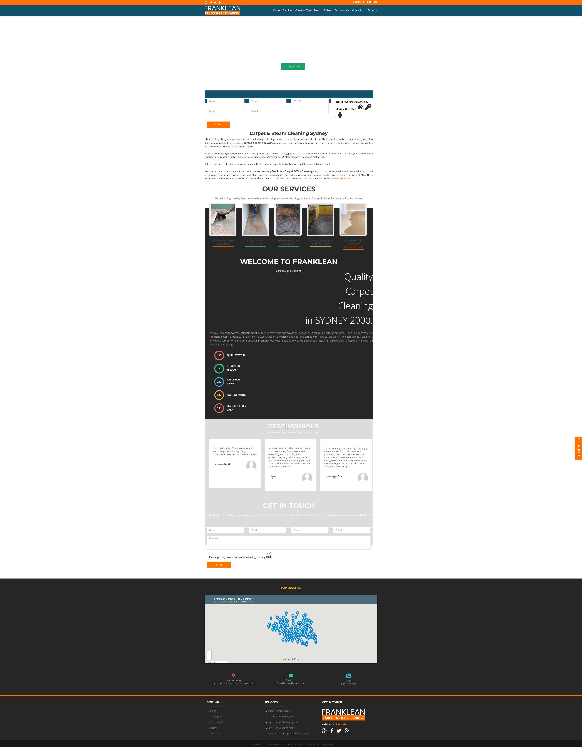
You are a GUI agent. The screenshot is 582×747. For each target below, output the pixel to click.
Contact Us (358, 10)
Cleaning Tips (303, 10)
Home (276, 10)
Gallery (327, 10)
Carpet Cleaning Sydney (279, 710)
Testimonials (341, 10)
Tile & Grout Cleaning (256, 242)
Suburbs (372, 10)
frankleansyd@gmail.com (339, 178)
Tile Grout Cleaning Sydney (281, 716)
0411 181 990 (370, 2)
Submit (219, 124)
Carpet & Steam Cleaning (223, 242)
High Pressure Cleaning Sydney (283, 722)
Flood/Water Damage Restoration (353, 243)
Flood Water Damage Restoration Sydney (288, 733)
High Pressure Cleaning (288, 242)
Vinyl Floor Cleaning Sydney (281, 727)
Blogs (317, 10)
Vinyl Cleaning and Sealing (321, 242)
